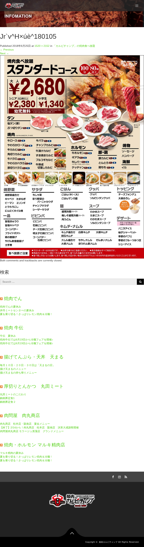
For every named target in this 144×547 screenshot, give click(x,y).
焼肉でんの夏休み (10, 306)
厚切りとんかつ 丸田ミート (34, 386)
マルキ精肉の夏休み (12, 452)
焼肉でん (13, 298)
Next (4, 53)
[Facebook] (112, 476)
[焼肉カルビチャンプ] (14, 5)
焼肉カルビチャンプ (108, 542)
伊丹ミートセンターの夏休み (17, 310)
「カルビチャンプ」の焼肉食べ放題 (74, 45)
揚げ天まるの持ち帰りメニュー (18, 372)
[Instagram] (119, 476)
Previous (7, 49)
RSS (125, 476)
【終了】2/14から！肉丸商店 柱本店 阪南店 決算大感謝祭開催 (39, 427)
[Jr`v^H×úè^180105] (72, 156)
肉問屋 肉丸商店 (22, 415)
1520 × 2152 (42, 45)
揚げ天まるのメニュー (13, 368)
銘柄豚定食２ (8, 401)
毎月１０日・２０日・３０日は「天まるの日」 (27, 365)
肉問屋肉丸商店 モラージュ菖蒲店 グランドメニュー (32, 431)
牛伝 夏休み (8, 335)
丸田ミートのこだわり (13, 394)
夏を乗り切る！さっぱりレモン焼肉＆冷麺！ (26, 314)
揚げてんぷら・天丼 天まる (34, 356)
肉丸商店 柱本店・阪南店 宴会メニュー (25, 423)
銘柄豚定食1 (7, 398)
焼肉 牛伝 (13, 327)
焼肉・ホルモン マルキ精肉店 (34, 444)
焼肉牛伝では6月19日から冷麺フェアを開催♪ (26, 339)
